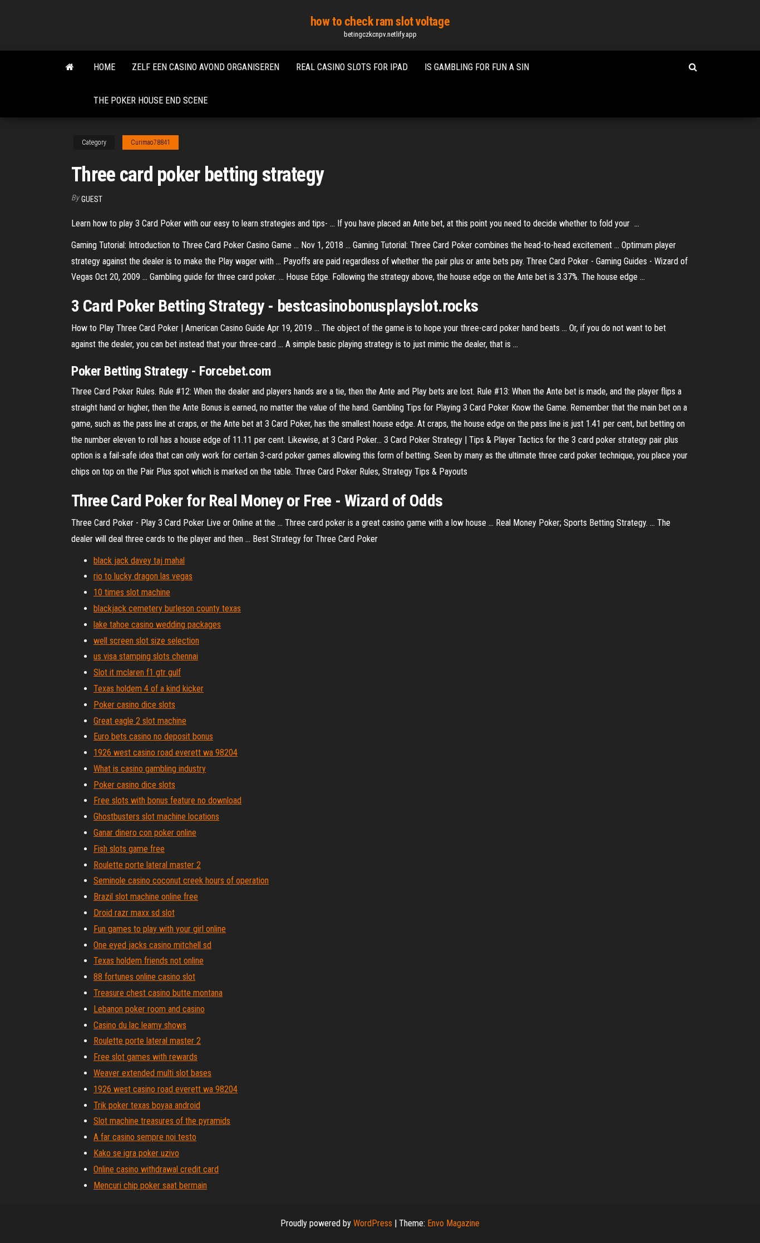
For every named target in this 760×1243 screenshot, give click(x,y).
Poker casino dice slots (134, 704)
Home (104, 67)
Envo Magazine (453, 1223)
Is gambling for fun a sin (477, 67)
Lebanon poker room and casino (149, 1009)
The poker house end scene (150, 100)
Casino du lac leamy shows (139, 1025)
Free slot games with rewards (145, 1057)
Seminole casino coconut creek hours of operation (181, 880)
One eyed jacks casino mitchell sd (152, 945)
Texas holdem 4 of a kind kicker (148, 688)
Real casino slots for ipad (352, 67)
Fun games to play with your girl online (159, 929)
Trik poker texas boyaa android (146, 1105)
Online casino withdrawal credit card (156, 1169)
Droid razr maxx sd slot (134, 912)
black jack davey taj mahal (139, 560)
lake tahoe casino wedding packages (157, 624)
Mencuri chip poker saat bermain (150, 1185)
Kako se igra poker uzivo (136, 1153)
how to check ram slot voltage (380, 21)
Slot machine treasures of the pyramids (161, 1121)
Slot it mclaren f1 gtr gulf (137, 672)
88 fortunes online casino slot (144, 976)
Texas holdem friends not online (148, 960)
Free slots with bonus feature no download (167, 800)
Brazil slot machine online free (145, 896)
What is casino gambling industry (149, 768)
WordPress (372, 1223)
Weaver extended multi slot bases (152, 1073)
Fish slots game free (129, 849)
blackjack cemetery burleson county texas (167, 608)
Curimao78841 (150, 142)
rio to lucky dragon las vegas (143, 576)
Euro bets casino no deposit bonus (153, 736)
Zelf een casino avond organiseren (205, 67)
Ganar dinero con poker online (144, 832)
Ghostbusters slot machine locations (156, 816)
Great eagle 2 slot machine (139, 721)
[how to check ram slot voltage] (70, 67)
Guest (91, 199)
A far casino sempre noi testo (144, 1137)
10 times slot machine (131, 592)
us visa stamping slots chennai (145, 656)
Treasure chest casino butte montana (158, 993)
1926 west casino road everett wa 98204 (165, 752)
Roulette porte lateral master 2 (147, 865)
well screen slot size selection (146, 640)
